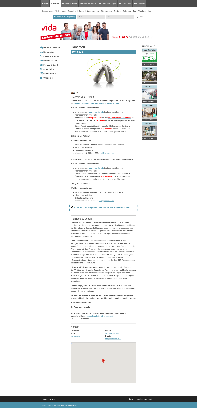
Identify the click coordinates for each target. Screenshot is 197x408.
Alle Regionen (60, 11)
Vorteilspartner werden (144, 399)
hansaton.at (75, 336)
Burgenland (72, 11)
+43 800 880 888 (112, 333)
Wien (150, 11)
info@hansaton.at (106, 153)
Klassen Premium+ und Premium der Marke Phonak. (97, 103)
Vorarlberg (142, 11)
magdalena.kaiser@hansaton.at (100, 316)
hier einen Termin (96, 112)
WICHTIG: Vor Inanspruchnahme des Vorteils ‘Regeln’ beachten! (102, 207)
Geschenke (140, 4)
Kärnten (81, 11)
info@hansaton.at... (113, 339)
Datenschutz (57, 399)
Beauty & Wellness (89, 4)
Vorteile (56, 4)
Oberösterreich (106, 11)
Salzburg (117, 11)
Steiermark (127, 11)
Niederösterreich (93, 11)
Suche (140, 17)
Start (46, 4)
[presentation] (72, 72)
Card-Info (129, 399)
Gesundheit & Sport (109, 4)
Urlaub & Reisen (71, 4)
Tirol (134, 11)
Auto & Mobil (126, 4)
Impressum (46, 399)
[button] (103, 361)
